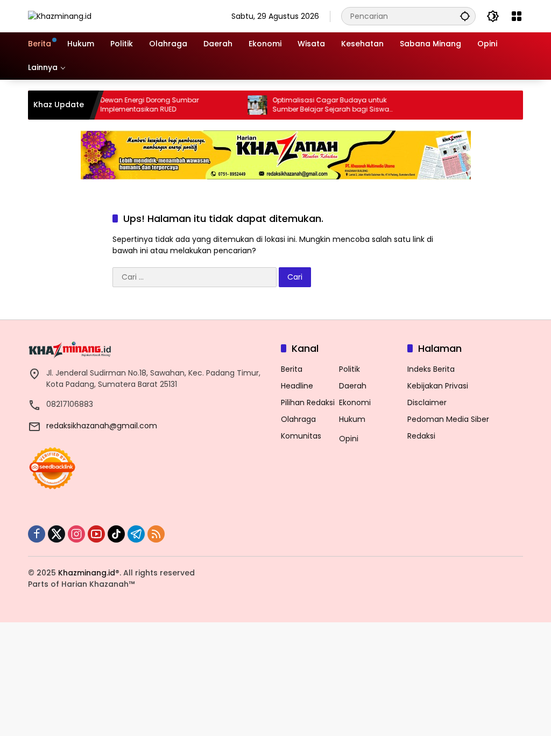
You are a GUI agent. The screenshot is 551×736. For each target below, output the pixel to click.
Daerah (352, 385)
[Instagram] (76, 534)
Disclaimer (427, 402)
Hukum (352, 419)
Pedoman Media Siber (448, 419)
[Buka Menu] (516, 16)
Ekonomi (355, 402)
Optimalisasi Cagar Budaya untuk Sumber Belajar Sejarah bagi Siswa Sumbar (318, 105)
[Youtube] (96, 534)
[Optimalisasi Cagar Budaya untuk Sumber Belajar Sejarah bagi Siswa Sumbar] (245, 105)
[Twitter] (56, 534)
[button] (465, 16)
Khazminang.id (86, 572)
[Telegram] (136, 534)
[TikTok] (116, 534)
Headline (297, 385)
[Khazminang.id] (59, 15)
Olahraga (298, 419)
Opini (348, 438)
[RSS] (156, 534)
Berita (291, 369)
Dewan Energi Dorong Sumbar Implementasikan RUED (137, 105)
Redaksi (421, 436)
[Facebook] (36, 534)
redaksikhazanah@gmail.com (101, 425)
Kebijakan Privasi (437, 385)
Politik (349, 369)
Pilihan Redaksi (308, 402)
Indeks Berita (431, 369)
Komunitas (301, 436)
